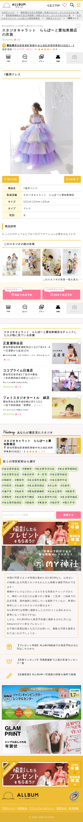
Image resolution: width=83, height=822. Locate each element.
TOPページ (8, 808)
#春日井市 (28, 474)
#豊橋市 (27, 469)
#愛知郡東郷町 (36, 491)
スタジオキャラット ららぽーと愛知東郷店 (48, 195)
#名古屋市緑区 (58, 474)
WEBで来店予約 (59, 293)
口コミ (25, 61)
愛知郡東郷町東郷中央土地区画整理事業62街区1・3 (40, 45)
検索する (68, 515)
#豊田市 (19, 480)
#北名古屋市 (55, 491)
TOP (8, 61)
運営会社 (62, 808)
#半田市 (7, 485)
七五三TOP (53, 5)
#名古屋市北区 (10, 474)
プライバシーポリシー (42, 808)
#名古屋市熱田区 (12, 502)
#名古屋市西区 (36, 485)
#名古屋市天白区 (45, 469)
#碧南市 (30, 502)
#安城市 (19, 485)
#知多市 (19, 491)
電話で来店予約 (19, 293)
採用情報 (74, 808)
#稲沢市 (55, 502)
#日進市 (65, 485)
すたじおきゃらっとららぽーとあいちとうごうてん (22, 26)
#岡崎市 (7, 480)
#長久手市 (69, 502)
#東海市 (42, 502)
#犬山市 (52, 485)
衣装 (58, 61)
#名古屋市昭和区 (68, 469)
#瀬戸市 (7, 491)
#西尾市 (70, 491)
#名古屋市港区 (10, 469)
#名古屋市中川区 (47, 497)
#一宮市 (42, 474)
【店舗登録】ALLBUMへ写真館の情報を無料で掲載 (46, 674)
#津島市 (7, 497)
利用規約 (22, 808)
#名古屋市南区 (69, 497)
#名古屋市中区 (58, 480)
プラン (41, 61)
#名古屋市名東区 (37, 480)
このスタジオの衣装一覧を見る (60, 279)
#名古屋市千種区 (25, 497)
